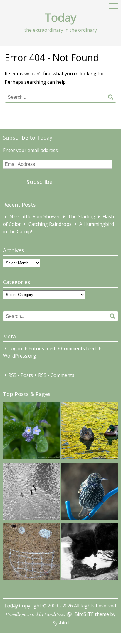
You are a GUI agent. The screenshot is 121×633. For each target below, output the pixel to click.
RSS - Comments (56, 375)
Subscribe (39, 182)
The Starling (81, 216)
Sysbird (61, 622)
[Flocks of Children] (31, 553)
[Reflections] (89, 553)
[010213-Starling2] (89, 492)
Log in (15, 348)
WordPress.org (19, 356)
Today (60, 17)
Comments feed (78, 348)
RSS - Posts (20, 375)
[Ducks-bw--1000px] (31, 492)
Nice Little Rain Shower (34, 216)
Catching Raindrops (50, 224)
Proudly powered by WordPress (35, 614)
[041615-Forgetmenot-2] (31, 432)
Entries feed (41, 348)
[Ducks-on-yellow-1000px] (89, 432)
